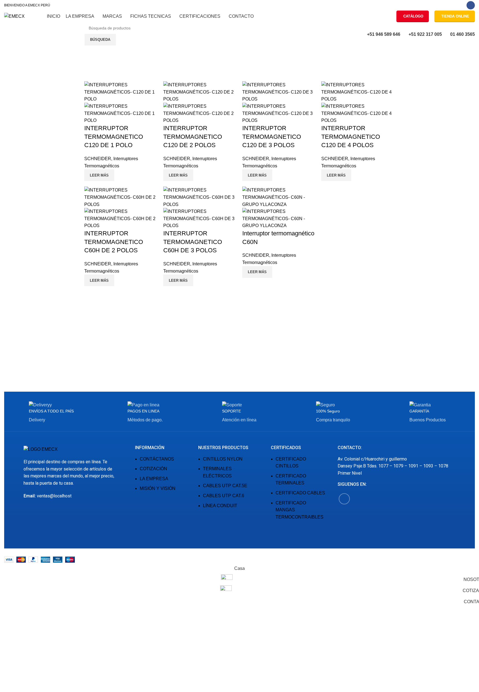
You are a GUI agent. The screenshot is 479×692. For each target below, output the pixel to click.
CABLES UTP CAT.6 (223, 495)
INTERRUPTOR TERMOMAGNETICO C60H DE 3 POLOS (192, 242)
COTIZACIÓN (153, 468)
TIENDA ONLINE (455, 16)
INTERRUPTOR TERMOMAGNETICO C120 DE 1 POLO (113, 137)
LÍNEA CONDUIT (220, 505)
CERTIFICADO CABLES (300, 492)
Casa (8, 75)
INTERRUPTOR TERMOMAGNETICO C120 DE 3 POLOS (271, 137)
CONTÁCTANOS (157, 459)
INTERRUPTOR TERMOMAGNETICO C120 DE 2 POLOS (192, 137)
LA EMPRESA (154, 478)
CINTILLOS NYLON (223, 459)
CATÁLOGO (413, 16)
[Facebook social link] (471, 5)
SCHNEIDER (97, 158)
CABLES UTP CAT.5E (225, 485)
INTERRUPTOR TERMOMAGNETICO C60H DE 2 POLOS (113, 242)
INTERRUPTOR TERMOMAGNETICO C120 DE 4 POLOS (350, 137)
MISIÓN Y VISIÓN (157, 488)
